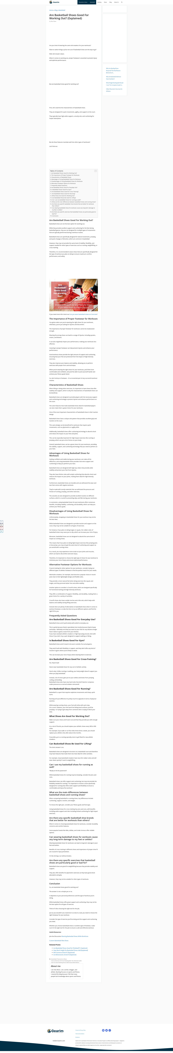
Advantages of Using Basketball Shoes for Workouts (66, 179)
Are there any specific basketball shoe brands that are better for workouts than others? (73, 205)
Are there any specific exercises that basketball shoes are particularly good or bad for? (74, 213)
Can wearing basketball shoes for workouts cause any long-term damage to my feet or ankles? (73, 209)
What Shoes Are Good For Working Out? (63, 196)
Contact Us (77, 1030)
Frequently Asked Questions (59, 185)
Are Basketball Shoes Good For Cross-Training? (65, 191)
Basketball (92, 2)
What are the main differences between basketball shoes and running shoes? (74, 202)
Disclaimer (77, 1037)
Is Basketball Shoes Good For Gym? (61, 189)
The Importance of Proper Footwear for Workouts (65, 175)
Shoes (105, 2)
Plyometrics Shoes (83, 2)
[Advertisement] (73, 34)
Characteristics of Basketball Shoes (61, 177)
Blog (110, 2)
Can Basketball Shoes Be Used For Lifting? (64, 198)
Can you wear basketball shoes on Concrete (83, 314)
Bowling (99, 2)
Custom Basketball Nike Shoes (58, 940)
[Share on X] (1, 525)
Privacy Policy (83, 1030)
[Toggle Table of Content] (94, 171)
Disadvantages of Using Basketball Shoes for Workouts (67, 181)
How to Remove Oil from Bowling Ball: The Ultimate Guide (66, 961)
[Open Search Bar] (122, 2)
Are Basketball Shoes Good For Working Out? (64, 173)
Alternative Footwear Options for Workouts (63, 183)
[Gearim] (50, 2)
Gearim (56, 2)
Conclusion (55, 216)
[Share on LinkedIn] (1, 531)
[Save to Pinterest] (1, 528)
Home (51, 10)
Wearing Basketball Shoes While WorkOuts (74, 936)
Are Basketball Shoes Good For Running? (63, 193)
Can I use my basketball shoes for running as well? (66, 200)
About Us (116, 2)
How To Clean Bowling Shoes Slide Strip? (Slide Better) (65, 962)
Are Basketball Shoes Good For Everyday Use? (64, 187)
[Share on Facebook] (1, 521)
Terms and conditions (79, 1033)
